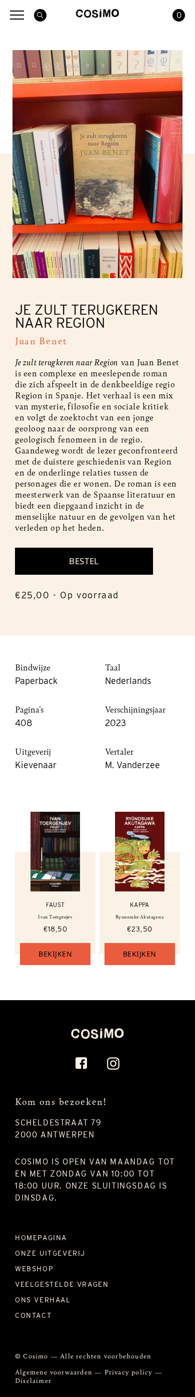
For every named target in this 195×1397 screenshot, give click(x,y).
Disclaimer (33, 1380)
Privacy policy (129, 1371)
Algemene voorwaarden (54, 1371)
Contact (33, 1315)
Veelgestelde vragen (61, 1284)
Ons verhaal (43, 1300)
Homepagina (41, 1238)
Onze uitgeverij (50, 1253)
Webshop (34, 1269)
